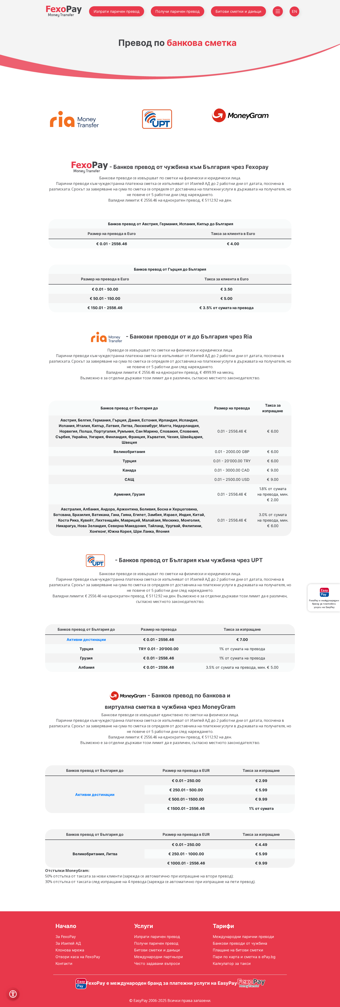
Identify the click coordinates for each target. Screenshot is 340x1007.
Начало (66, 926)
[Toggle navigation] (278, 11)
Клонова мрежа (70, 950)
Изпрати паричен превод (116, 11)
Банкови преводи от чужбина (240, 943)
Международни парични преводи (243, 936)
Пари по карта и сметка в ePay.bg (244, 956)
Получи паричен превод (177, 11)
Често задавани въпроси (157, 963)
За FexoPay (66, 936)
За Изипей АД (68, 943)
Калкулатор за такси (232, 963)
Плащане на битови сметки (238, 950)
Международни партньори (158, 956)
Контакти (64, 963)
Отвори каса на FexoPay (78, 956)
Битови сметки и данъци (238, 11)
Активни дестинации (86, 639)
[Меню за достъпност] (12, 994)
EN (294, 11)
